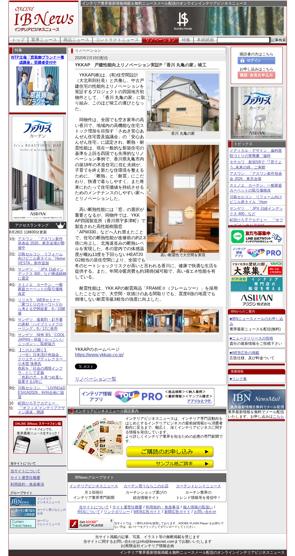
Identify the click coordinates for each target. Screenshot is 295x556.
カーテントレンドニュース (198, 486)
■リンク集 (238, 379)
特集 (186, 39)
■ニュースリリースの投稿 (251, 338)
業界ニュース (44, 39)
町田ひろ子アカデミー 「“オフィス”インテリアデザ (256, 222)
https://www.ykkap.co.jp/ (99, 354)
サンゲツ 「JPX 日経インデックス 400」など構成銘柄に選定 (42, 273)
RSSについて (88, 512)
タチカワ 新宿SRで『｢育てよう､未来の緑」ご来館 (256, 164)
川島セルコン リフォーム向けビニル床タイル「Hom (256, 199)
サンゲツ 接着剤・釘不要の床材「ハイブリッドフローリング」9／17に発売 (40, 324)
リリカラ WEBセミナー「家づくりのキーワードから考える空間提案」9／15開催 (41, 307)
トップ (18, 39)
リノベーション (160, 39)
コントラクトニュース (117, 39)
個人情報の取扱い (198, 507)
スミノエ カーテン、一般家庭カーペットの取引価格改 (256, 188)
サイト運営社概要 (25, 477)
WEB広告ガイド (147, 512)
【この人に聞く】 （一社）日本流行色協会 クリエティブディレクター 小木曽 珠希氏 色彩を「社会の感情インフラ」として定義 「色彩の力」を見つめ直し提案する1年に (42, 366)
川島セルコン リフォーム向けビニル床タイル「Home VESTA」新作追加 (41, 258)
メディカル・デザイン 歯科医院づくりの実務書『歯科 (256, 153)
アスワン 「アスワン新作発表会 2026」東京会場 (256, 176)
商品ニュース (76, 39)
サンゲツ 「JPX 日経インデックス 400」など (256, 211)
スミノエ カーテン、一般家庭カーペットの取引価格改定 (40, 289)
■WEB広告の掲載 (244, 353)
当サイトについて (25, 471)
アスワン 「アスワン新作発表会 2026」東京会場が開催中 (41, 243)
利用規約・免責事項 (27, 484)
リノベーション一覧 (95, 379)
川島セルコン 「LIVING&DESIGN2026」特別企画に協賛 (41, 392)
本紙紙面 (205, 39)
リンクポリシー (117, 512)
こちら (278, 416)
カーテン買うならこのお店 (146, 486)
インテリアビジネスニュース (93, 486)
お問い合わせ (205, 512)
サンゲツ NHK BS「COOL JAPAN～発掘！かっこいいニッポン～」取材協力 (41, 339)
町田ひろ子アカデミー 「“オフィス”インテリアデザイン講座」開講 (41, 407)
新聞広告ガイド (177, 512)
